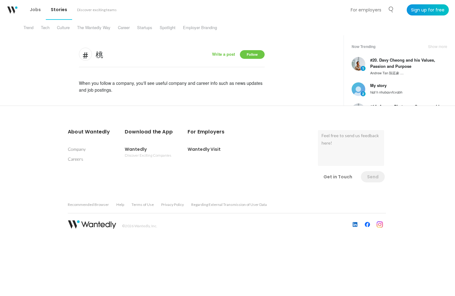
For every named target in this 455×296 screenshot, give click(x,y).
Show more (437, 46)
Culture (63, 27)
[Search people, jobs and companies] (391, 9)
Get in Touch (337, 177)
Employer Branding (200, 27)
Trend (28, 27)
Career (124, 27)
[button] (89, 132)
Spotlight (168, 27)
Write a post (223, 54)
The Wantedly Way (93, 27)
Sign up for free (427, 10)
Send (373, 177)
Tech (45, 27)
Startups (144, 27)
